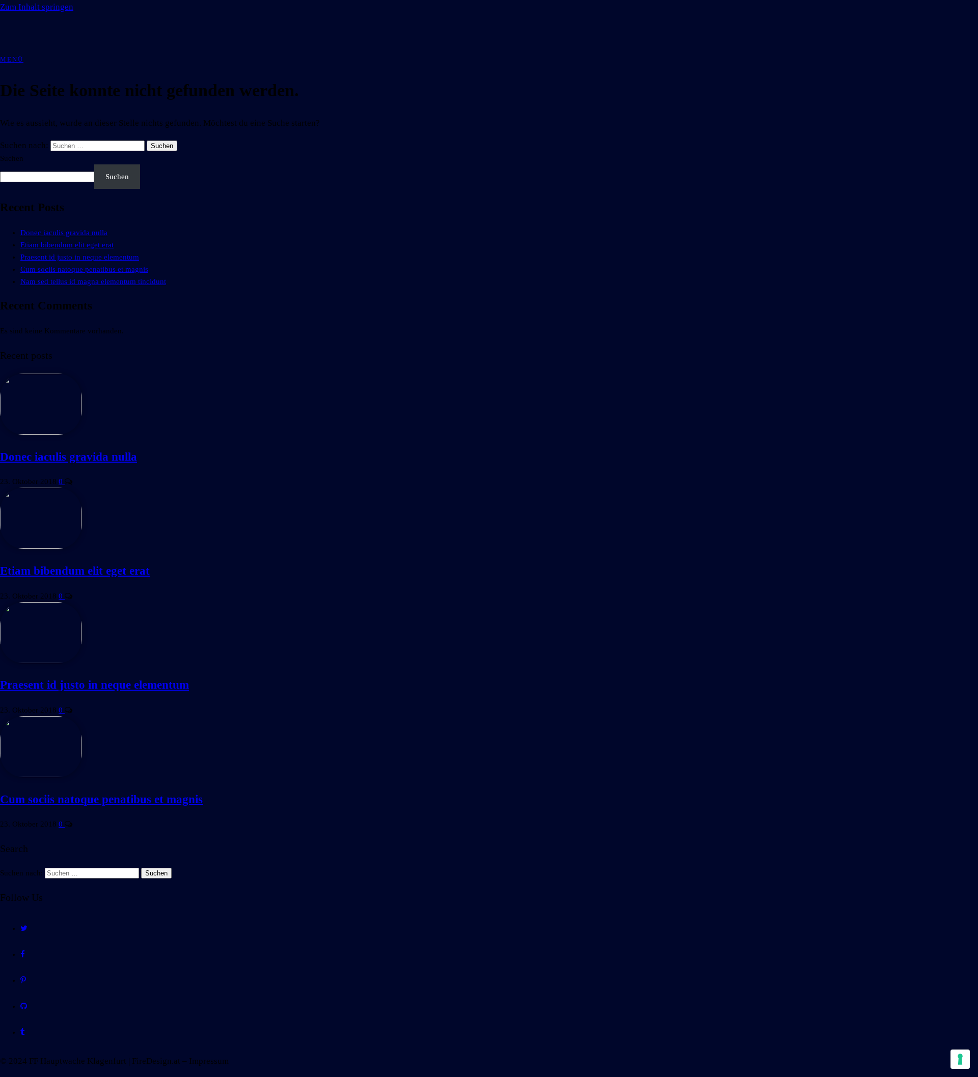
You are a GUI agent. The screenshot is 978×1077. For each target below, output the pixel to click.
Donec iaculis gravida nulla (63, 233)
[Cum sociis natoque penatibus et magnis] (41, 775)
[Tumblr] (22, 1032)
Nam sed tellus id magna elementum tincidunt (93, 281)
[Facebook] (22, 954)
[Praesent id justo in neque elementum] (41, 661)
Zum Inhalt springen (36, 7)
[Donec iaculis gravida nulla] (41, 432)
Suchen (11, 158)
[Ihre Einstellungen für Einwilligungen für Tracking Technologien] (960, 1059)
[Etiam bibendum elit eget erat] (41, 546)
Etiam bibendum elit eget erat (67, 245)
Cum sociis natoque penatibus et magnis (84, 269)
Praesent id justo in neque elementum (79, 257)
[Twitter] (24, 928)
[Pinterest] (23, 980)
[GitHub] (23, 1006)
